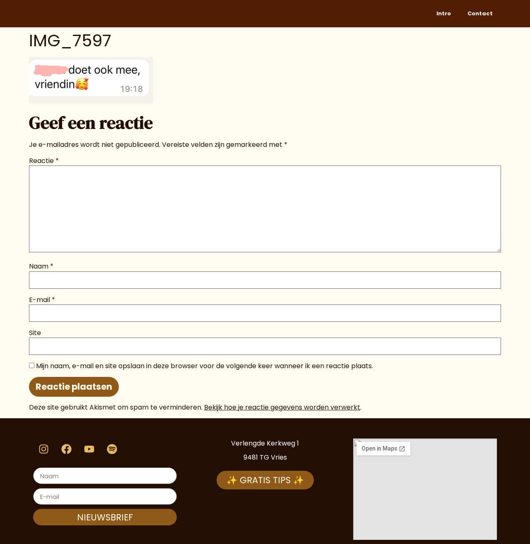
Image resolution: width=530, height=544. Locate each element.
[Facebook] (66, 449)
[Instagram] (43, 449)
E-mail (42, 300)
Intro (443, 13)
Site (35, 333)
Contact (480, 13)
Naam (41, 266)
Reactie (44, 161)
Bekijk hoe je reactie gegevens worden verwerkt (282, 407)
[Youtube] (89, 449)
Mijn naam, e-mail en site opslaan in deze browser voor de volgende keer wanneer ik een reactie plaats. (204, 366)
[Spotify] (111, 449)
